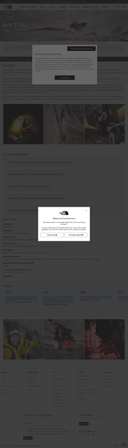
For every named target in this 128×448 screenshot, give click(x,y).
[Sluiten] (86, 210)
